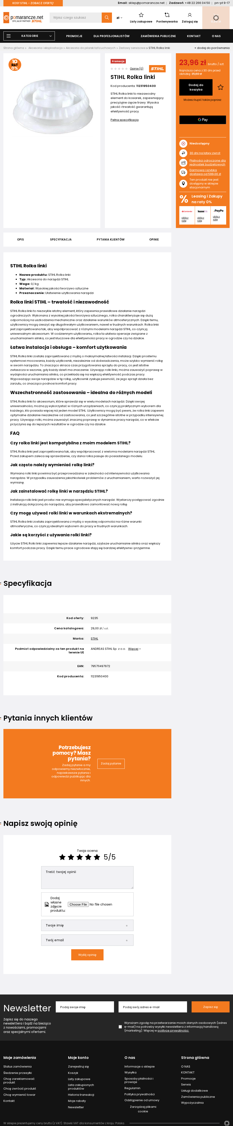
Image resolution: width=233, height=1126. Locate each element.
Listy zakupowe (141, 21)
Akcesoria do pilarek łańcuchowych (91, 48)
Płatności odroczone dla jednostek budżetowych (208, 162)
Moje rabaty (77, 1101)
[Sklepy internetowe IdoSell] (227, 1123)
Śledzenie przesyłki (17, 1073)
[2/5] (71, 857)
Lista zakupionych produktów (81, 1086)
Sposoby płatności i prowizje (138, 1080)
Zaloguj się (190, 21)
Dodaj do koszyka (196, 87)
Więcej (133, 649)
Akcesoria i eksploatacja (45, 48)
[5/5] (97, 857)
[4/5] (88, 857)
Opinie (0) (136, 69)
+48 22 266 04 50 (197, 3)
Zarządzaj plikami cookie (143, 1109)
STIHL (94, 639)
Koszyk (73, 1073)
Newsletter (27, 1008)
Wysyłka (130, 1072)
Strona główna (13, 48)
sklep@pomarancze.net (147, 3)
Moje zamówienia (19, 1057)
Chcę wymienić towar (19, 1095)
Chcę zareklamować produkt (19, 1080)
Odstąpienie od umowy (141, 1100)
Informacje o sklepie (139, 1066)
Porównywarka (167, 21)
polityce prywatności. (173, 1030)
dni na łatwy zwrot (205, 153)
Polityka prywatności (139, 1094)
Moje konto (78, 1057)
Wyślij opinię (87, 955)
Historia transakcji (81, 1095)
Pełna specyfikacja (125, 120)
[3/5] (79, 857)
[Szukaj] (107, 18)
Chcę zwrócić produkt (19, 1089)
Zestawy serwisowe (132, 48)
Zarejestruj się (78, 1066)
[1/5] (62, 857)
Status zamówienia (17, 1066)
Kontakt (9, 1101)
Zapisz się (210, 1007)
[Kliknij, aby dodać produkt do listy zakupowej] (220, 87)
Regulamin (132, 1088)
